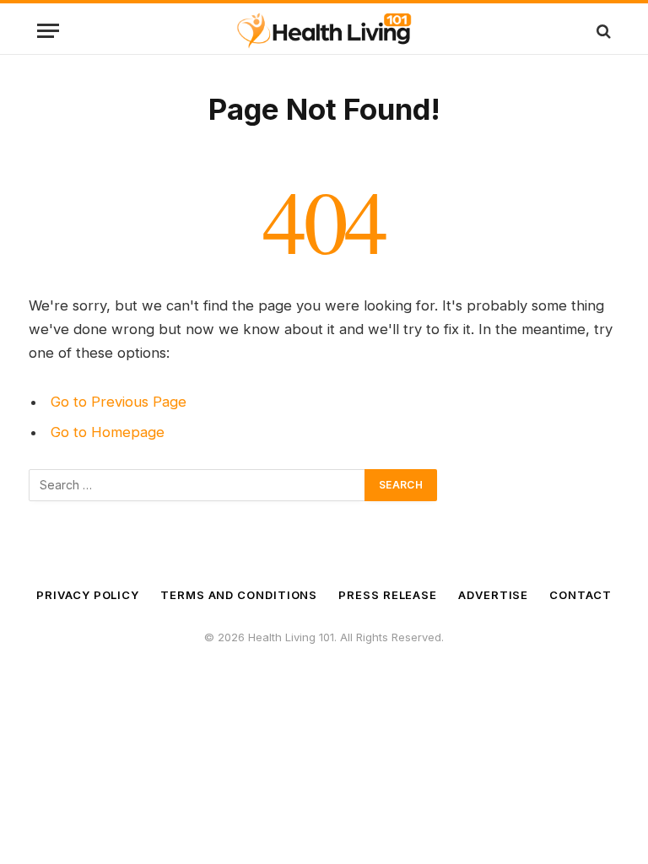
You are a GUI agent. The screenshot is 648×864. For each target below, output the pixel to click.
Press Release (387, 595)
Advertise (493, 595)
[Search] (602, 31)
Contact (580, 595)
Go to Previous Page (118, 401)
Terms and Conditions (238, 595)
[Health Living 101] (323, 30)
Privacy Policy (87, 595)
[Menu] (48, 31)
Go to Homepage (108, 432)
